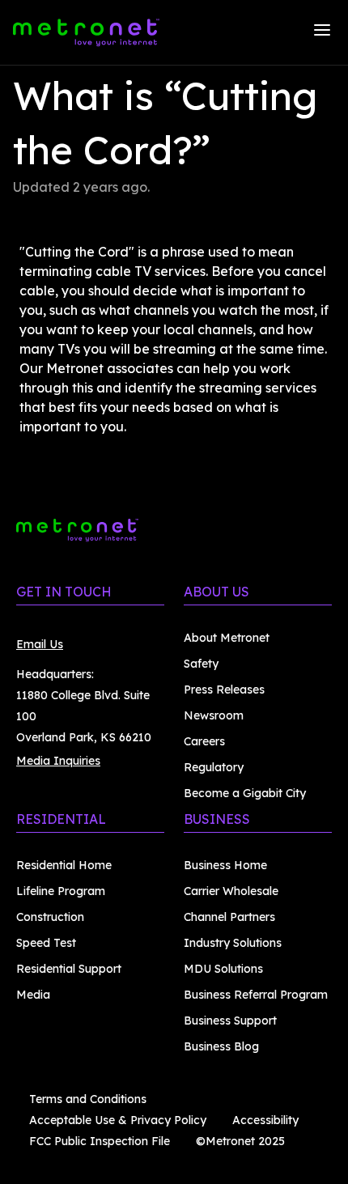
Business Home (225, 865)
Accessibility (265, 1120)
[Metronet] (86, 32)
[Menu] (322, 32)
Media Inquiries (58, 760)
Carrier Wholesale (231, 891)
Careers (204, 741)
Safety (201, 663)
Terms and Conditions (87, 1099)
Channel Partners (229, 917)
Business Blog (221, 1046)
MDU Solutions (223, 968)
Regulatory (214, 767)
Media (33, 994)
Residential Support (68, 968)
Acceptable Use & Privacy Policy (117, 1120)
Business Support (230, 1020)
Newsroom (214, 715)
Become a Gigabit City (245, 793)
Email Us (39, 644)
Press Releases (224, 689)
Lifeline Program (60, 891)
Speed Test (46, 943)
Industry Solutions (233, 943)
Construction (50, 917)
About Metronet (226, 637)
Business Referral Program (256, 994)
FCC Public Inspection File (99, 1141)
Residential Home (64, 865)
